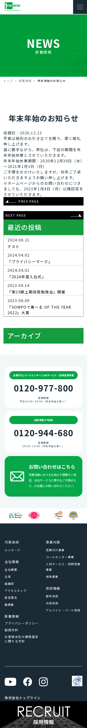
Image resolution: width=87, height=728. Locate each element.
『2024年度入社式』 (26, 276)
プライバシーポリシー (22, 623)
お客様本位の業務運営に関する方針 (22, 638)
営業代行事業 (55, 550)
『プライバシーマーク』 (29, 261)
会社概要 (11, 569)
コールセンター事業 (60, 557)
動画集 (9, 604)
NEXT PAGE (15, 215)
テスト (13, 246)
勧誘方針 (11, 630)
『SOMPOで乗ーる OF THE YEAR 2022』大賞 (39, 309)
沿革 (8, 576)
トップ (8, 81)
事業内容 (53, 542)
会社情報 (12, 561)
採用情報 (53, 588)
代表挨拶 (12, 542)
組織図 (9, 583)
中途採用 (52, 603)
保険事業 (52, 576)
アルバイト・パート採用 (63, 610)
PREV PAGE (28, 201)
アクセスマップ (15, 590)
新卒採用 (52, 596)
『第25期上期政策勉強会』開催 (36, 292)
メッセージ (12, 550)
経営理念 (11, 597)
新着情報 (25, 81)
